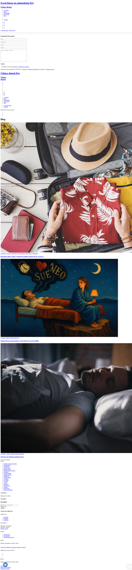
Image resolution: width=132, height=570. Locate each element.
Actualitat (3, 253)
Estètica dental (7, 477)
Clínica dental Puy (10, 73)
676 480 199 (7, 536)
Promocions (6, 488)
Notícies (6, 487)
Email (2, 505)
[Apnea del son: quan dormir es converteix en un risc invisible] (59, 336)
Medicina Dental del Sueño (12, 338)
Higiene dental (21, 253)
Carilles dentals (7, 473)
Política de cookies (21, 547)
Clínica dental (6, 7)
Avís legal (3, 547)
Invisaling (6, 472)
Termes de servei (50, 69)
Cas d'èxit (6, 480)
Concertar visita (4, 30)
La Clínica (6, 10)
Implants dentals (7, 474)
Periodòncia (35, 253)
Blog (5, 15)
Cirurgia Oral (7, 468)
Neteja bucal (29, 253)
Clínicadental (3, 78)
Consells (8, 253)
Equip (5, 11)
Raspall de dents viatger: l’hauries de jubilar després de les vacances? (22, 256)
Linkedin (6, 518)
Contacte (6, 19)
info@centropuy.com (9, 537)
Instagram (6, 520)
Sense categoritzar (8, 490)
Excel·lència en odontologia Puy (17, 3)
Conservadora (14, 253)
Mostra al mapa (4, 528)
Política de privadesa (24, 66)
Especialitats (7, 13)
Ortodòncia (6, 476)
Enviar (2, 508)
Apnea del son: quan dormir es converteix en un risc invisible (20, 341)
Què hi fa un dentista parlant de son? (12, 457)
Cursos (5, 483)
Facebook (6, 517)
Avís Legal (14, 66)
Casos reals (6, 14)
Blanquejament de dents (9, 470)
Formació (6, 484)
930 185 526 (12, 30)
